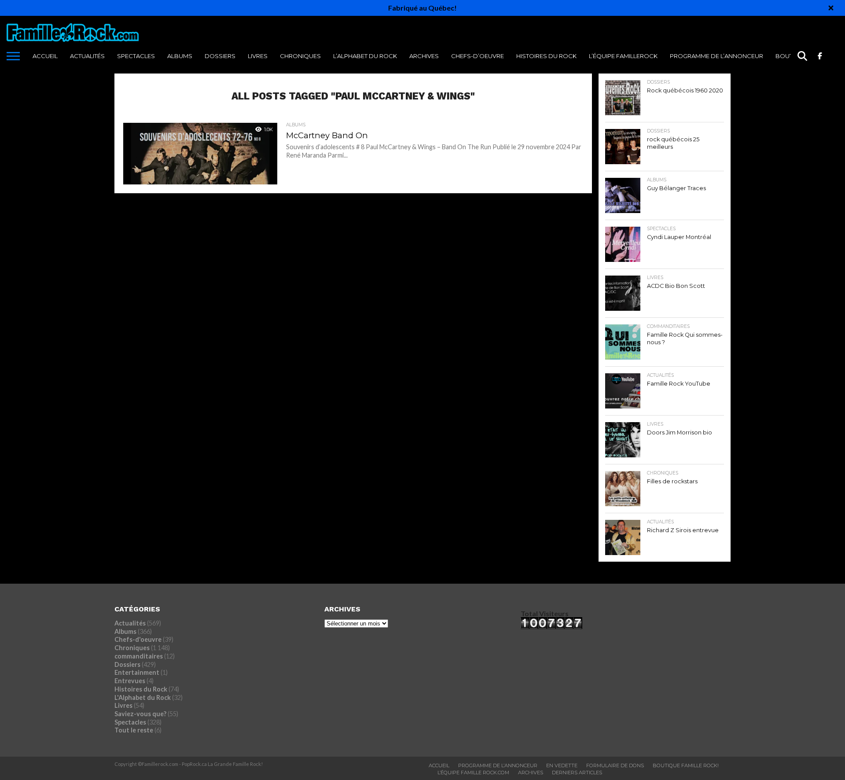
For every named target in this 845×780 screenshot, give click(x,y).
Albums (179, 55)
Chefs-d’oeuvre (477, 55)
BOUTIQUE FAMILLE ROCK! (686, 765)
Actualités (87, 55)
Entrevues (129, 680)
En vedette (561, 765)
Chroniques (300, 55)
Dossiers (220, 55)
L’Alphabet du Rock (365, 55)
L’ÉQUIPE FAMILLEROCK (623, 55)
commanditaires (138, 656)
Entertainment (136, 672)
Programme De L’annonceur (497, 765)
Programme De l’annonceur (716, 55)
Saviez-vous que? (140, 713)
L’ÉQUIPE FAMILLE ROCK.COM (473, 772)
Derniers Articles (577, 772)
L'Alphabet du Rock (142, 697)
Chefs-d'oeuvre (138, 639)
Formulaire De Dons (615, 765)
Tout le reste (133, 730)
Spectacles (136, 55)
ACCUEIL (45, 55)
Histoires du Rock (546, 55)
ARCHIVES (424, 55)
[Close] (831, 8)
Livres (258, 55)
